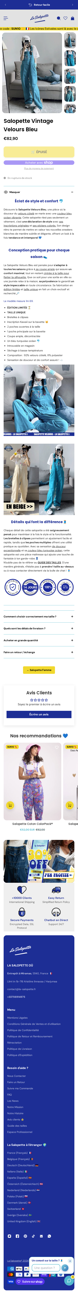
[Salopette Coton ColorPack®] (32, 781)
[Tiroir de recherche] (58, 18)
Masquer (14, 192)
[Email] (41, 1236)
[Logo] (39, 18)
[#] (39, 861)
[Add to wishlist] (56, 747)
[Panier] (72, 18)
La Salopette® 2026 (18, 1260)
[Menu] (5, 18)
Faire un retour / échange (19, 652)
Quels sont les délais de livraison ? (25, 628)
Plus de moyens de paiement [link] (39, 168)
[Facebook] (17, 1236)
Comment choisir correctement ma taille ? (30, 616)
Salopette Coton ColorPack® (32, 824)
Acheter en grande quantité (21, 640)
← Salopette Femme (39, 670)
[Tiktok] (33, 1236)
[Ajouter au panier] (10, 805)
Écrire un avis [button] (39, 714)
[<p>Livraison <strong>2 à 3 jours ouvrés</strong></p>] (39, 5)
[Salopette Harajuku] (39, 479)
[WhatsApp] (49, 1236)
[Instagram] (9, 1236)
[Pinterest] (25, 1236)
